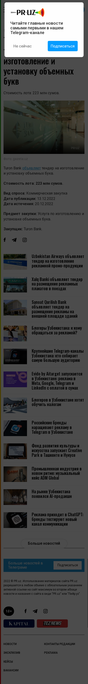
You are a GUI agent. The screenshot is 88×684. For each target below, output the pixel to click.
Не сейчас (22, 46)
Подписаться (63, 46)
